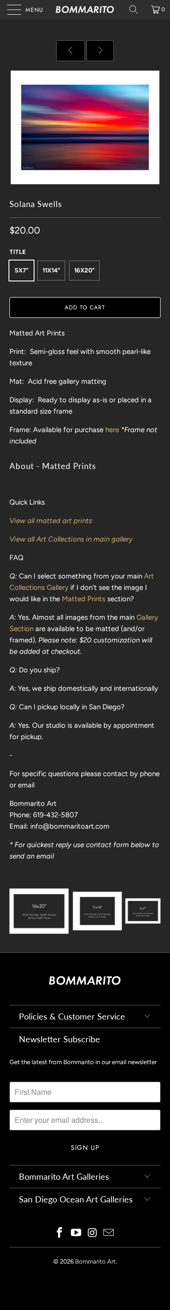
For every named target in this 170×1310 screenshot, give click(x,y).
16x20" (84, 270)
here (112, 429)
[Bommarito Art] (85, 9)
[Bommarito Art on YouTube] (76, 1233)
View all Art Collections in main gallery (71, 539)
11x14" (51, 270)
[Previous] (70, 50)
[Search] (136, 9)
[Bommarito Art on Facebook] (60, 1233)
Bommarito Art (95, 1261)
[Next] (100, 50)
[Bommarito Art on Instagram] (93, 1233)
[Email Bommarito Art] (109, 1233)
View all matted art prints (50, 520)
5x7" (21, 270)
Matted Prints (83, 599)
